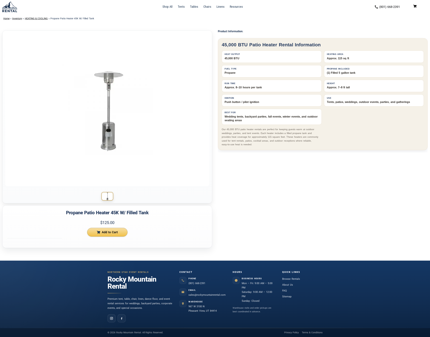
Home (6, 18)
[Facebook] (122, 318)
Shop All (167, 6)
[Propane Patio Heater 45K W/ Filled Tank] (107, 196)
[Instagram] (112, 318)
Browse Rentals (291, 278)
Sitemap (286, 296)
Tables (194, 6)
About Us (287, 284)
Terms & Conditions (312, 332)
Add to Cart (110, 232)
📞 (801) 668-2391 (387, 7)
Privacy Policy (291, 332)
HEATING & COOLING (36, 18)
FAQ (284, 290)
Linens (221, 6)
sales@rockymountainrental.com (207, 294)
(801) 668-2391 (196, 283)
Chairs (207, 6)
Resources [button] (236, 6)
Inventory (17, 18)
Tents (181, 6)
